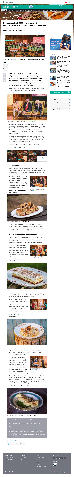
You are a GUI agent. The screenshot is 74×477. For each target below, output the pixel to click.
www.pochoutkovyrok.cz (28, 434)
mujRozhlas (35, 2)
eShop (6, 462)
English (67, 471)
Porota (52, 106)
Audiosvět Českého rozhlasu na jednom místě (58, 50)
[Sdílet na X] (4, 77)
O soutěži (53, 99)
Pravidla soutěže (55, 102)
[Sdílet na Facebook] (4, 74)
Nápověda (39, 459)
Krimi (58, 41)
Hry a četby (53, 41)
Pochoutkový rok (16, 28)
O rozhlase (50, 2)
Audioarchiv (61, 6)
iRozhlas (20, 2)
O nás (43, 10)
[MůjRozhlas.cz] (5, 33)
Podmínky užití (62, 471)
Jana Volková (31, 57)
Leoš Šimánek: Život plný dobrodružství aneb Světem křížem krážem (63, 57)
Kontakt (58, 10)
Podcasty (23, 461)
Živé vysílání (53, 45)
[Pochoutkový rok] (37, 15)
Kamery (60, 7)
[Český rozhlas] (8, 2)
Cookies (50, 471)
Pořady (17, 10)
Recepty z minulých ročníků (58, 109)
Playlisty (30, 10)
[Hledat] (69, 2)
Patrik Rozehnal (13, 440)
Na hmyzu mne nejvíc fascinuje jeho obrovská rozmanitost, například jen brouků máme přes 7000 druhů (63, 71)
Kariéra (38, 462)
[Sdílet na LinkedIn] (4, 80)
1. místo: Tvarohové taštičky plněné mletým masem (22, 385)
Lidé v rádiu (39, 461)
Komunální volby (9, 459)
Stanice (43, 2)
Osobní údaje (55, 471)
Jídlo (4, 10)
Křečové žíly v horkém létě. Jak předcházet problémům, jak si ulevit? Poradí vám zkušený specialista (64, 64)
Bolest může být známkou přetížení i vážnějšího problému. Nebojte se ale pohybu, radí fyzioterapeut (63, 78)
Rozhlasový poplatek (41, 466)
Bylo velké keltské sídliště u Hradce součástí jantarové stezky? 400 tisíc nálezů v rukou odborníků (63, 84)
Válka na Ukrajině (9, 457)
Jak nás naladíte (51, 10)
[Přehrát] (5, 66)
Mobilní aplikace (24, 462)
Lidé (34, 10)
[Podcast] (4, 70)
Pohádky (52, 43)
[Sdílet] (6, 70)
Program (27, 2)
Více (63, 10)
